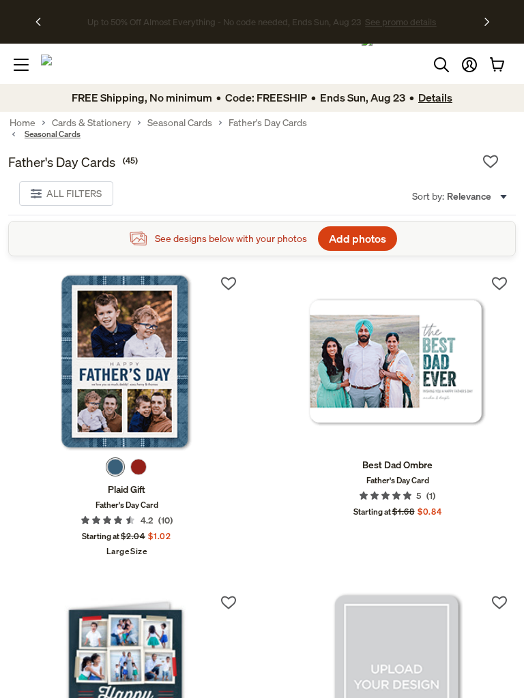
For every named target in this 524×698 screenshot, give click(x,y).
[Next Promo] (487, 22)
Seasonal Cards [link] (179, 122)
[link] (126, 362)
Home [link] (22, 122)
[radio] (115, 466)
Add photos (357, 238)
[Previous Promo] (42, 22)
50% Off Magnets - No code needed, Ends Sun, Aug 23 (224, 22)
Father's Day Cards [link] (268, 122)
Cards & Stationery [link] (91, 122)
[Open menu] (21, 65)
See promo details (369, 22)
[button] (469, 64)
